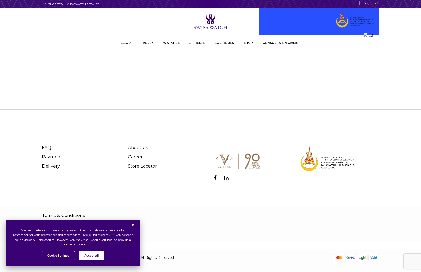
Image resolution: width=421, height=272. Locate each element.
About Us (138, 147)
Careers (136, 156)
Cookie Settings (58, 255)
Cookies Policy (58, 237)
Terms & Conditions (63, 215)
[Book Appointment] (357, 2)
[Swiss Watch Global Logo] (211, 21)
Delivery (51, 166)
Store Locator (142, 166)
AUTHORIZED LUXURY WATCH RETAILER (72, 4)
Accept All (91, 255)
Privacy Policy (57, 226)
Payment (52, 156)
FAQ (46, 147)
